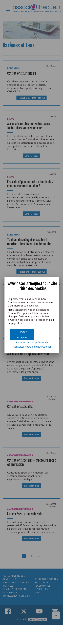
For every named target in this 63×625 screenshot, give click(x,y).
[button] (22, 337)
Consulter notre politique (32, 346)
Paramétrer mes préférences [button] (32, 342)
